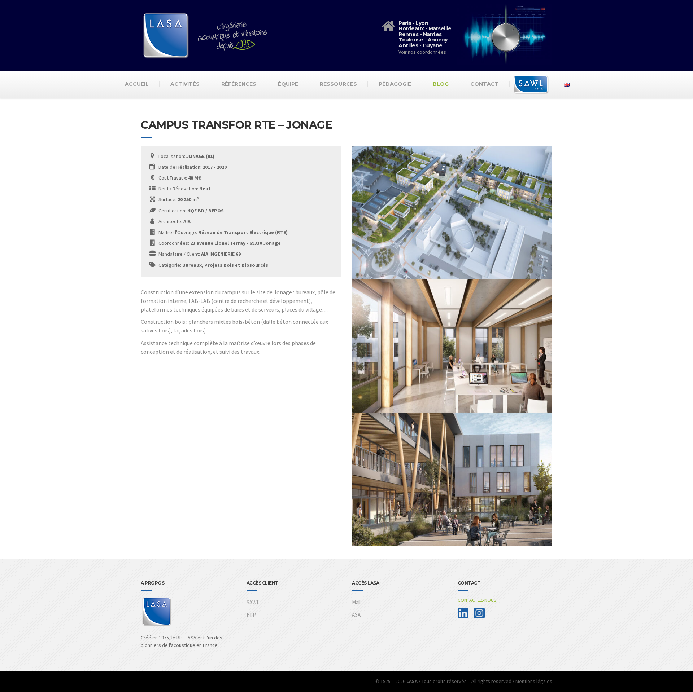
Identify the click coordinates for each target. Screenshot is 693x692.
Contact (484, 84)
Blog (441, 84)
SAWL (253, 602)
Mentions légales (533, 681)
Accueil (137, 84)
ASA (356, 614)
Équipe (288, 84)
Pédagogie (395, 84)
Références (238, 84)
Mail (356, 602)
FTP (251, 614)
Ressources (338, 84)
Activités (185, 84)
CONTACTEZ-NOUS (477, 600)
